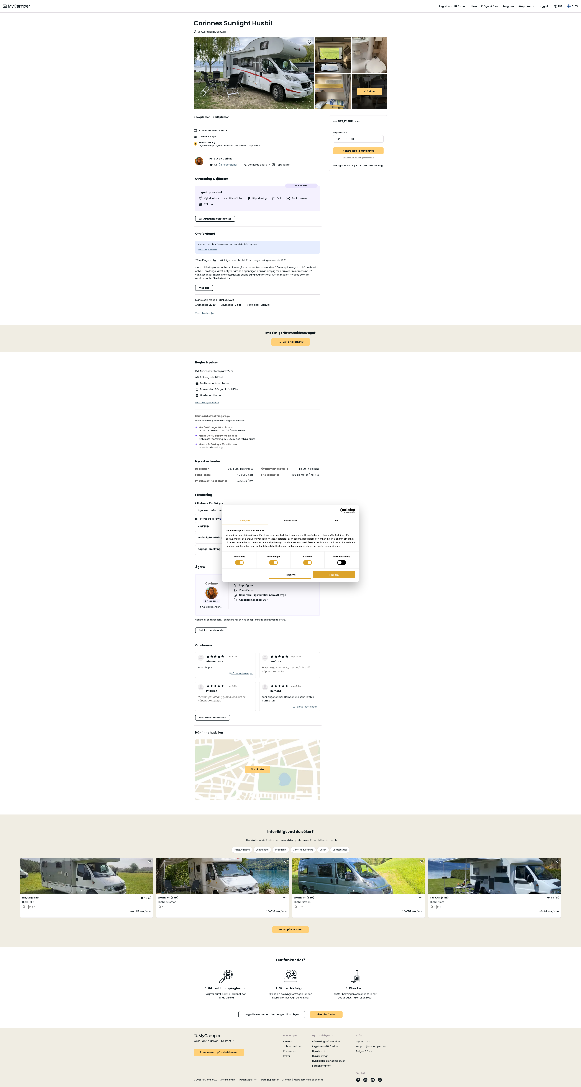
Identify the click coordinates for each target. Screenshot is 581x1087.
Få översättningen (242, 673)
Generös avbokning (303, 849)
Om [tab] (336, 520)
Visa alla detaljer (205, 313)
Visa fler (204, 288)
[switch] (273, 562)
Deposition (202, 469)
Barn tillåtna (262, 849)
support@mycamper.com (371, 1046)
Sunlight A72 (226, 300)
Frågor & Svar (490, 6)
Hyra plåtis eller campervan (328, 1061)
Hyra (474, 6)
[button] (558, 6)
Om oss (287, 1041)
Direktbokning (340, 849)
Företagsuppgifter (269, 1079)
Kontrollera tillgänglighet (358, 151)
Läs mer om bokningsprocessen (358, 157)
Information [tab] (290, 520)
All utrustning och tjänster (215, 218)
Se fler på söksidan (290, 929)
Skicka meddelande (211, 630)
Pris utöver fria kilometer (211, 481)
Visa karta (257, 769)
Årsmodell (201, 305)
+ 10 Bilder (369, 91)
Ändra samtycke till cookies (308, 1079)
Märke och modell (206, 300)
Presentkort (290, 1051)
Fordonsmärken (321, 1065)
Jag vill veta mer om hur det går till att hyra (272, 1014)
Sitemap (286, 1079)
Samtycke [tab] (245, 520)
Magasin (508, 6)
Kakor (286, 1056)
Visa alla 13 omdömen (212, 717)
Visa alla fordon (326, 1014)
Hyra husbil (318, 1051)
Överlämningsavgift (274, 469)
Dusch (323, 849)
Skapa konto (526, 6)
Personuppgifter (248, 1079)
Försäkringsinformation (326, 1041)
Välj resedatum (340, 132)
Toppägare (281, 849)
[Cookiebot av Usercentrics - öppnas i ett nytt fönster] (342, 510)
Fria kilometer (270, 475)
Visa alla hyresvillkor (207, 402)
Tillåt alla (333, 574)
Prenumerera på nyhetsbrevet (219, 1052)
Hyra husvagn (320, 1056)
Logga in (544, 6)
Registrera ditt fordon (452, 6)
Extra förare (203, 475)
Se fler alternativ (293, 342)
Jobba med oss (292, 1046)
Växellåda (253, 305)
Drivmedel (226, 305)
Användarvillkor (228, 1079)
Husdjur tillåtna (242, 849)
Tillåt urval (289, 574)
